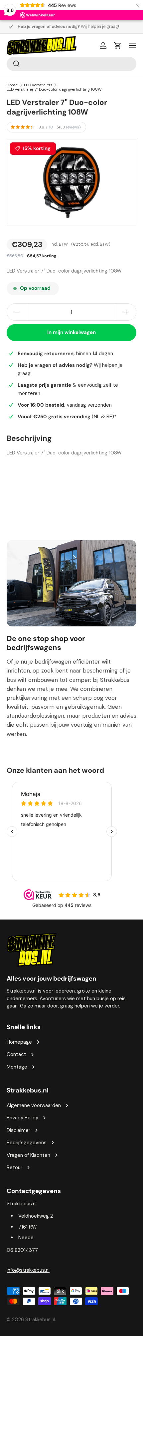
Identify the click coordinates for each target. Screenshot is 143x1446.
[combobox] (71, 64)
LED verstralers (38, 85)
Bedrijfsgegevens (27, 1142)
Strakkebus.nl (40, 1319)
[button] (117, 45)
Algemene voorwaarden (34, 1105)
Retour (14, 1167)
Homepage (19, 1042)
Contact (16, 1054)
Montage (17, 1067)
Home (12, 85)
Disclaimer (18, 1130)
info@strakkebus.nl (28, 1270)
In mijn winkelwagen (71, 332)
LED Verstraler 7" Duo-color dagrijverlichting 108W (54, 89)
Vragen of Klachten (28, 1155)
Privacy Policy (22, 1117)
